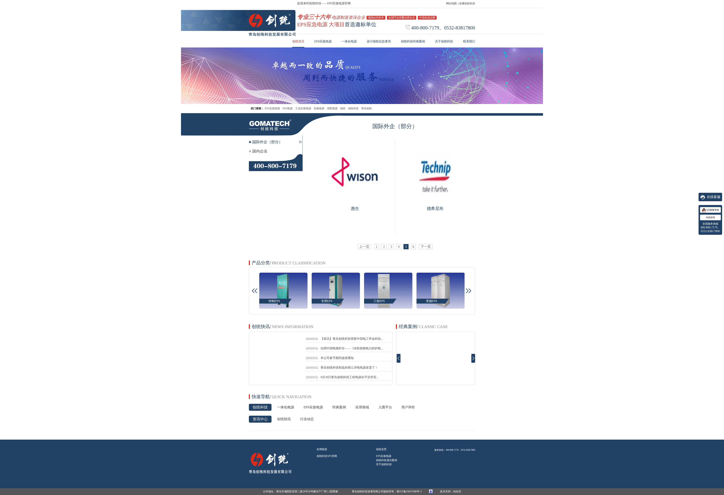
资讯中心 (260, 419)
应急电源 (319, 108)
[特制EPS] (440, 306)
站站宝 (457, 491)
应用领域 (362, 407)
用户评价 (408, 407)
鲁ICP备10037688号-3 (409, 491)
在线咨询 (710, 217)
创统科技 (353, 108)
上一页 (364, 247)
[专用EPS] (283, 306)
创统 (342, 108)
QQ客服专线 (712, 210)
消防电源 (332, 108)
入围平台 (385, 407)
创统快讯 (284, 419)
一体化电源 (285, 407)
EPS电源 (288, 108)
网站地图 (451, 3)
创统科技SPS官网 (327, 456)
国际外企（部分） (267, 142)
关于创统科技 (384, 464)
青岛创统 (366, 108)
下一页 (426, 247)
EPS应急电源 (272, 108)
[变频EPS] (388, 306)
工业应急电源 (303, 108)
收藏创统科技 (467, 3)
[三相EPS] (335, 306)
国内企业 (259, 151)
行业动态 (307, 419)
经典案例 (339, 407)
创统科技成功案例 (386, 460)
